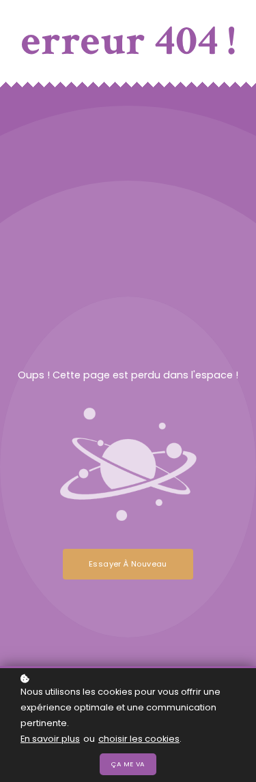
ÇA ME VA (127, 764)
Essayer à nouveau (128, 563)
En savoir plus (50, 739)
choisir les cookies (139, 739)
